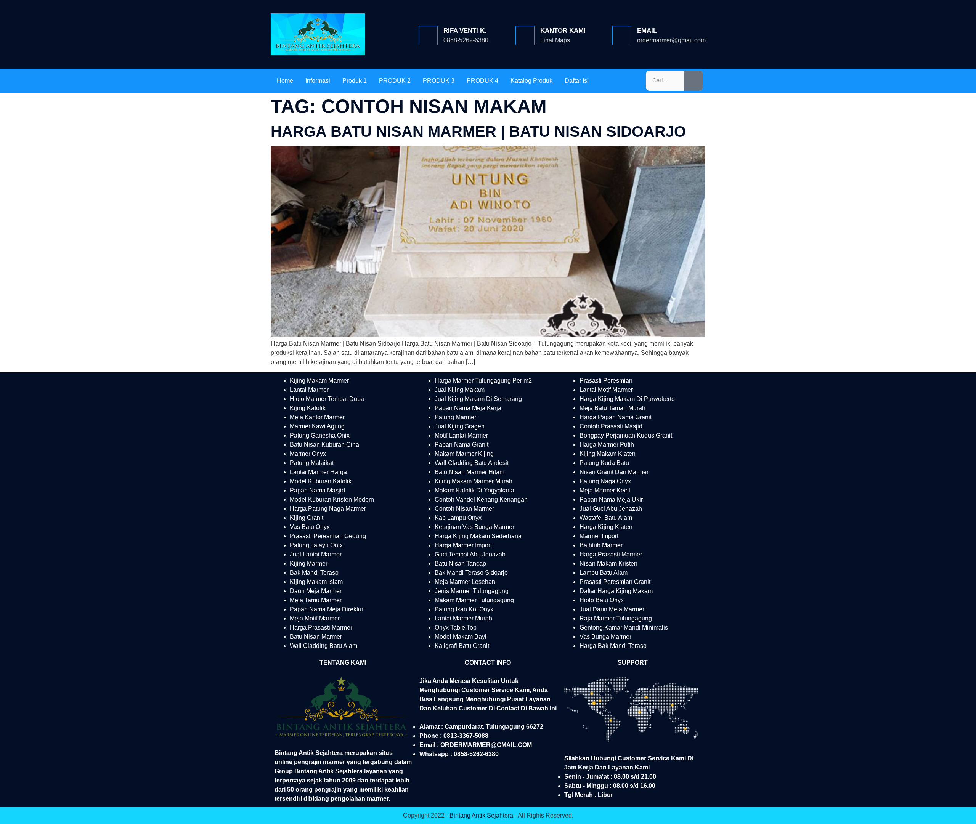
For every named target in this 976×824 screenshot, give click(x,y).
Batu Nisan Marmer (316, 636)
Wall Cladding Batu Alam (323, 646)
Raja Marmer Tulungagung (616, 618)
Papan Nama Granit (461, 444)
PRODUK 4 (482, 80)
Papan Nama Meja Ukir (611, 499)
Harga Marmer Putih (607, 444)
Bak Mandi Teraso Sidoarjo (471, 572)
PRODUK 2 (395, 80)
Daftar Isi (577, 80)
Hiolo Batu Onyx (602, 600)
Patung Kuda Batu (604, 463)
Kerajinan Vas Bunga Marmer (474, 527)
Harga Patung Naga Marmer (328, 508)
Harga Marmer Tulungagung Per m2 (483, 380)
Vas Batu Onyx (310, 527)
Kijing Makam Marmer (319, 380)
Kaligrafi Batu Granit (462, 646)
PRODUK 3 (438, 80)
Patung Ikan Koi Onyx (464, 609)
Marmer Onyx (308, 453)
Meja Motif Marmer (315, 618)
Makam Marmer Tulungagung (474, 600)
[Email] (621, 35)
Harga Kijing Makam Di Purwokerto (627, 399)
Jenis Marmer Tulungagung (472, 591)
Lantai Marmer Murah (463, 618)
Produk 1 (354, 80)
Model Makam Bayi (460, 636)
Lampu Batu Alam (604, 572)
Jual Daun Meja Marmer (612, 609)
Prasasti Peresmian (606, 380)
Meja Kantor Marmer (317, 417)
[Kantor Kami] (525, 35)
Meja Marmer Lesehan (465, 582)
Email (647, 30)
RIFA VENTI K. (464, 30)
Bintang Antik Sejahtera (481, 815)
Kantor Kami (563, 30)
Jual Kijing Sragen (460, 426)
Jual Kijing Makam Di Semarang (478, 399)
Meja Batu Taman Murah (612, 408)
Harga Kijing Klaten (606, 527)
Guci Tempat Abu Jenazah (470, 554)
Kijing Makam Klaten (608, 453)
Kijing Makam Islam (316, 582)
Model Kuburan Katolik (321, 481)
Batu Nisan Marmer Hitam (469, 472)
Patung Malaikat (312, 463)
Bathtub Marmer (601, 545)
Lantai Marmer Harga (318, 472)
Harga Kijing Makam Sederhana (478, 536)
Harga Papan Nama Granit (616, 417)
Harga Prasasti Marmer (321, 627)
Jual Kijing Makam (460, 389)
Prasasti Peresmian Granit (615, 582)
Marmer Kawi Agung (317, 426)
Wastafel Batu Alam (606, 518)
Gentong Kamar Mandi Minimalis (624, 627)
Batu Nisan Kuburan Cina (324, 444)
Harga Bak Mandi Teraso (613, 646)
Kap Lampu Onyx (458, 518)
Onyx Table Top (456, 627)
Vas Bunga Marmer (605, 636)
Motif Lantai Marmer (461, 435)
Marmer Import (599, 536)
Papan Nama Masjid (317, 490)
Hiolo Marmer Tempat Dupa (327, 399)
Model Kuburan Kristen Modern (332, 499)
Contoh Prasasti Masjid (611, 426)
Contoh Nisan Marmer (464, 508)
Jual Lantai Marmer (316, 554)
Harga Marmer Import (463, 545)
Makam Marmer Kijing (464, 453)
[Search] (693, 81)
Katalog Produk (531, 80)
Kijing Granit (306, 518)
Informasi (317, 80)
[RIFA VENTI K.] (428, 35)
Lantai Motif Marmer (606, 389)
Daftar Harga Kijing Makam (616, 591)
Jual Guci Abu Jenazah (611, 508)
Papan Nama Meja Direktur (326, 609)
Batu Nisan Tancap (460, 563)
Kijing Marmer (308, 563)
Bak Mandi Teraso (314, 572)
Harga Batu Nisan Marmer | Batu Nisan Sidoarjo (478, 131)
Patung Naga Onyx (605, 481)
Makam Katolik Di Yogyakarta (474, 490)
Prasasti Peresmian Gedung (328, 536)
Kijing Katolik (308, 408)
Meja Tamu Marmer (316, 600)
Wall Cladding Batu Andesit (472, 463)
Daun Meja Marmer (316, 591)
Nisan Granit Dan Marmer (614, 472)
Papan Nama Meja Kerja (468, 408)
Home (285, 80)
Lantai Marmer (309, 389)
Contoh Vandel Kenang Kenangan (481, 499)
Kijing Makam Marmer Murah (473, 481)
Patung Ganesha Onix (320, 435)
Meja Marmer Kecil (605, 490)
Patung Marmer (455, 417)
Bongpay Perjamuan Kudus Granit (626, 435)
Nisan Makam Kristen (608, 563)
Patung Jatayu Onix (316, 545)
